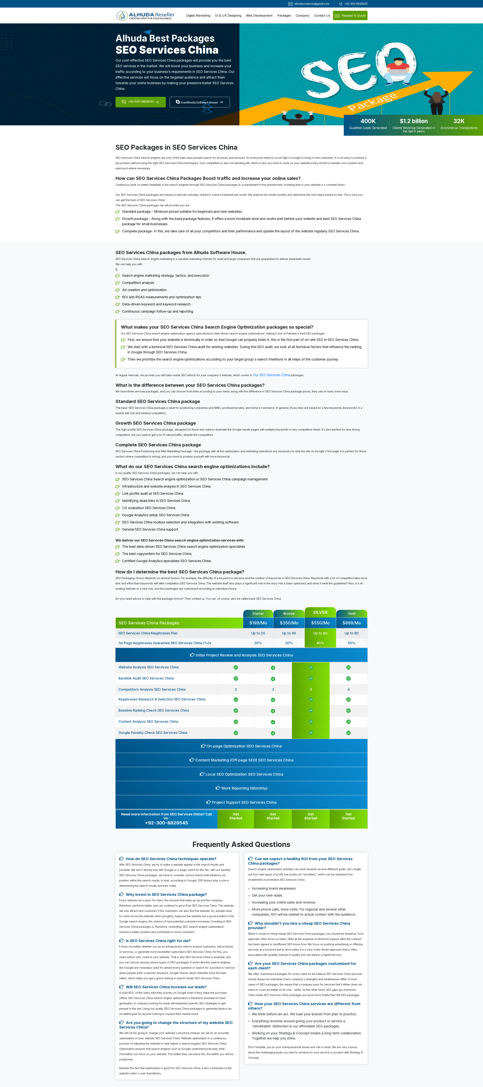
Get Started (235, 816)
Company (302, 15)
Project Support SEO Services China (244, 802)
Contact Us (322, 15)
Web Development (259, 15)
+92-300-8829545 (140, 101)
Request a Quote (353, 15)
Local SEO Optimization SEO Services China (244, 774)
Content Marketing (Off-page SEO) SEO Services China (244, 760)
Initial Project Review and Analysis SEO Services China (244, 655)
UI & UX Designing (228, 15)
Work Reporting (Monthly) (244, 788)
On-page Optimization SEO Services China (244, 746)
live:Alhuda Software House (199, 102)
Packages (284, 15)
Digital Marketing (198, 15)
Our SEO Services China (271, 375)
